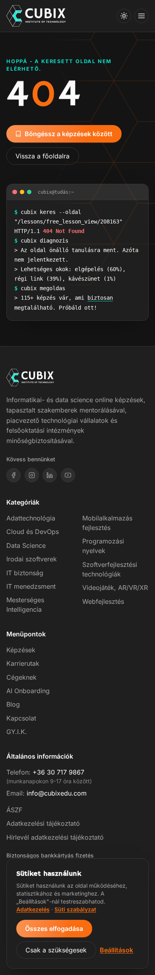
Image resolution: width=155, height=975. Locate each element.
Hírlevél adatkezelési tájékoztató (55, 837)
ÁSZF (14, 810)
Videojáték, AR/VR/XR (115, 588)
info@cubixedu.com (57, 793)
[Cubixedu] (36, 16)
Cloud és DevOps (32, 532)
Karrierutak (22, 663)
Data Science (26, 545)
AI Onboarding (28, 691)
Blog (13, 704)
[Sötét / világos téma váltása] (124, 16)
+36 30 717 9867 (58, 772)
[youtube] (68, 475)
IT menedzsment (31, 586)
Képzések (20, 650)
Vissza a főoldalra (42, 156)
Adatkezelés (33, 909)
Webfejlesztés (103, 601)
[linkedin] (50, 475)
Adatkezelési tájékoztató (43, 823)
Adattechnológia (30, 518)
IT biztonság (24, 573)
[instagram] (32, 475)
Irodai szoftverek (31, 559)
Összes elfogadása (54, 929)
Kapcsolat (21, 718)
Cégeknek (21, 677)
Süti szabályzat (75, 909)
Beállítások (116, 950)
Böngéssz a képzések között (68, 134)
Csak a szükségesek (56, 950)
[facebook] (13, 475)
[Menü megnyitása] (141, 16)
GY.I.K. (16, 732)
